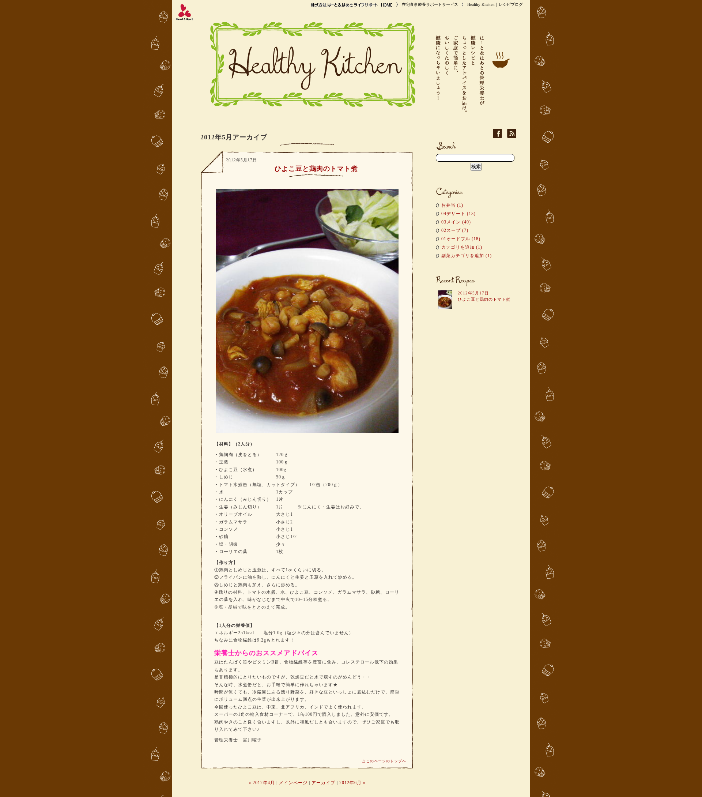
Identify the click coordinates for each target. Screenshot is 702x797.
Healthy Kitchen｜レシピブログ (495, 4)
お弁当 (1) (452, 205)
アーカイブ (323, 782)
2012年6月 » (352, 782)
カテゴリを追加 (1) (461, 247)
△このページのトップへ (384, 761)
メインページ (293, 782)
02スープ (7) (454, 230)
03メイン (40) (456, 222)
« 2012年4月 (262, 782)
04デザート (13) (458, 213)
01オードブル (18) (460, 238)
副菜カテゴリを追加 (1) (466, 255)
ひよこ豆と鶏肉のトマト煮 (316, 168)
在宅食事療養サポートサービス (430, 4)
